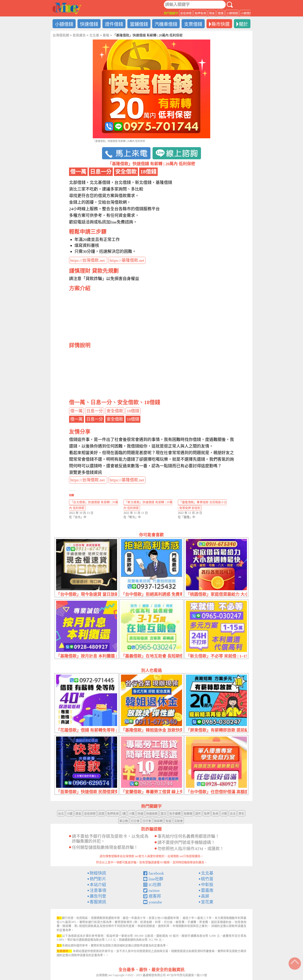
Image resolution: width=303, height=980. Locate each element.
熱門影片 (98, 879)
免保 (215, 813)
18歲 (70, 813)
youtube (155, 902)
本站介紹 (98, 884)
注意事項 (98, 890)
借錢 (220, 13)
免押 (207, 813)
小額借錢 (232, 13)
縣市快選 (220, 24)
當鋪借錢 (139, 24)
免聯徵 (188, 813)
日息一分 (94, 411)
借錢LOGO (67, 8)
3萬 (124, 813)
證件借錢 (114, 24)
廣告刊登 (98, 896)
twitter (154, 890)
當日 (163, 813)
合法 (233, 813)
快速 (140, 813)
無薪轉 (158, 821)
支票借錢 (193, 24)
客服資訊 (98, 902)
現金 (212, 13)
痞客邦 (155, 896)
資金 (78, 813)
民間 (101, 813)
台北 (61, 813)
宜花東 (207, 902)
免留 (168, 821)
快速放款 (152, 813)
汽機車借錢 (166, 24)
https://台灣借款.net (88, 260)
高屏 (205, 896)
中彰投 (207, 884)
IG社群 (155, 884)
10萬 (132, 813)
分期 (224, 813)
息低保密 (186, 13)
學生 (241, 813)
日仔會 (146, 821)
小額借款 (246, 13)
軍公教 (123, 821)
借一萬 (76, 411)
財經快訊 (98, 873)
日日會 (135, 821)
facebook (156, 873)
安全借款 (115, 411)
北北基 (207, 873)
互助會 (178, 821)
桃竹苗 (207, 879)
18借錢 (133, 411)
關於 (243, 24)
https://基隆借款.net (127, 260)
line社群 (156, 879)
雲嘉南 (207, 890)
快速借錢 (89, 24)
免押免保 (200, 13)
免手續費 (175, 813)
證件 (198, 813)
